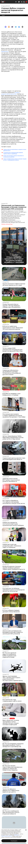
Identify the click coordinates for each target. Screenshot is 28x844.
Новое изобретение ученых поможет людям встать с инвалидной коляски (14, 159)
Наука (3, 15)
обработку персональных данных (10, 835)
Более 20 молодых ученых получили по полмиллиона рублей (13, 156)
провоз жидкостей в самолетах (10, 93)
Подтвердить (14, 840)
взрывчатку (5, 51)
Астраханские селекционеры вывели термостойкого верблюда (13, 153)
